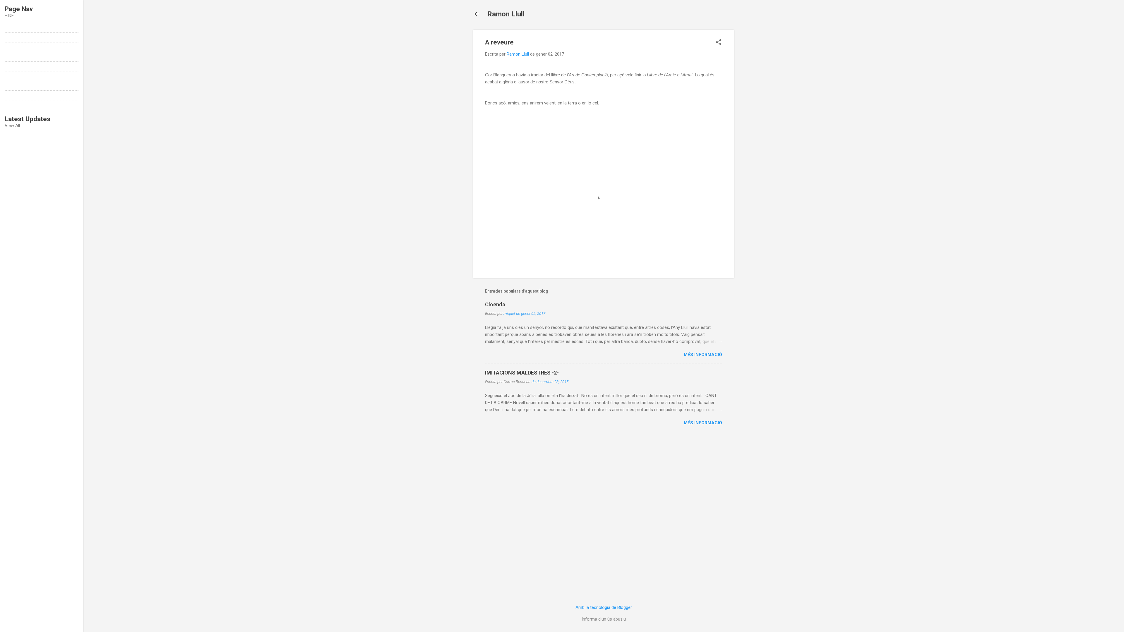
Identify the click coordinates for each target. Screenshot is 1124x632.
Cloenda (495, 304)
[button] (718, 43)
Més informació (703, 354)
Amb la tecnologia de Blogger (603, 607)
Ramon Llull (506, 14)
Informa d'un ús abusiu (604, 619)
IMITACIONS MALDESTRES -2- (522, 373)
